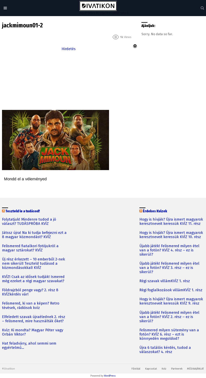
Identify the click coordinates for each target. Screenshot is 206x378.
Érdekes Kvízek (155, 211)
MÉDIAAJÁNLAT (195, 368)
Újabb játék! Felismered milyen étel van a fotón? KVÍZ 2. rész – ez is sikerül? (169, 317)
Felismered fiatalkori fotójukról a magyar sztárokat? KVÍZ (30, 248)
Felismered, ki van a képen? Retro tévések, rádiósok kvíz (30, 305)
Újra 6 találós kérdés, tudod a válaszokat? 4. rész (165, 350)
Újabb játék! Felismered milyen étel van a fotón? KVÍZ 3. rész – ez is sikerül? (169, 267)
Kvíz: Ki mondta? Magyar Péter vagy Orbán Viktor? (32, 332)
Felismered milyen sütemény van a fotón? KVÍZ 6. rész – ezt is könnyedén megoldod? (169, 334)
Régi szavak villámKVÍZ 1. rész (164, 281)
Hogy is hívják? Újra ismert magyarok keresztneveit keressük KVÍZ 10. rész (171, 235)
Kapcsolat (151, 368)
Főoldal (135, 368)
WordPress (110, 375)
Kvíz (164, 368)
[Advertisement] (68, 80)
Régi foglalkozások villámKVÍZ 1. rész (170, 290)
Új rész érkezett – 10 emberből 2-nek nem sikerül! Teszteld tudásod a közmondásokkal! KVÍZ (33, 263)
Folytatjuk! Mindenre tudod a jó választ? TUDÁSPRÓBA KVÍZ (29, 221)
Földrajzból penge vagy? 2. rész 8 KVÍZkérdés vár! (30, 292)
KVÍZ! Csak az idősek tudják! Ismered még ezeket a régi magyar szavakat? (33, 279)
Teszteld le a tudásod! (22, 211)
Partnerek (176, 368)
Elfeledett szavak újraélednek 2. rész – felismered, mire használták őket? (33, 319)
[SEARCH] (202, 8)
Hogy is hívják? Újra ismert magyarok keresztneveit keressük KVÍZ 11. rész (171, 221)
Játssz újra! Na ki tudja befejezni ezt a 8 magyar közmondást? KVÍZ (34, 235)
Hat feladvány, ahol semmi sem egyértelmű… (29, 345)
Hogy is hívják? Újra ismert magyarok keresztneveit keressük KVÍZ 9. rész (171, 301)
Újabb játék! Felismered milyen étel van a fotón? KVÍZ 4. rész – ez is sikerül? (169, 250)
